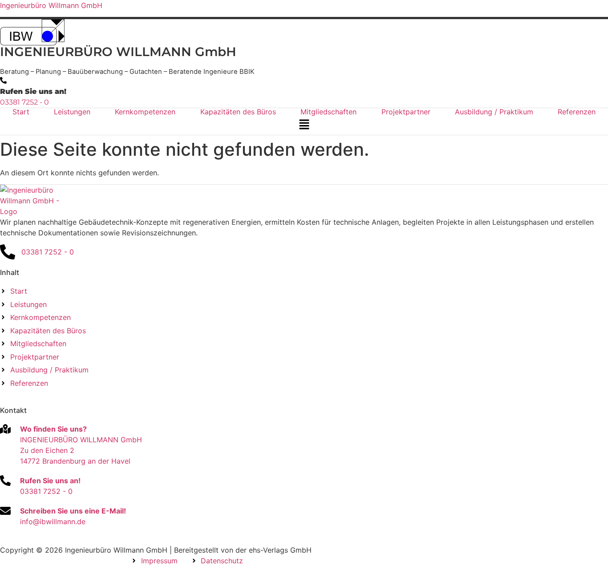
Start (20, 111)
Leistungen (72, 111)
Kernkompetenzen (145, 111)
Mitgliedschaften (328, 111)
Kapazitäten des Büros (238, 111)
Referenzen (577, 111)
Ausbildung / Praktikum (494, 111)
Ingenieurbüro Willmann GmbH (51, 5)
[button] (304, 124)
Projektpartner (405, 111)
